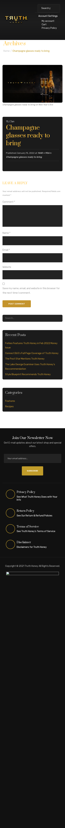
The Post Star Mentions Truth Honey (24, 358)
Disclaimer (24, 542)
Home (6, 51)
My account (48, 21)
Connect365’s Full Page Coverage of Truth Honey (31, 353)
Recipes (9, 406)
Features (10, 401)
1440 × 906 (43, 153)
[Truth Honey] (16, 19)
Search (55, 8)
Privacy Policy (49, 28)
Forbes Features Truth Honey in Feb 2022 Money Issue (31, 345)
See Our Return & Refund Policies (34, 515)
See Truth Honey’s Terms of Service (36, 531)
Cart (44, 24)
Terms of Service (28, 527)
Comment (8, 201)
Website (6, 267)
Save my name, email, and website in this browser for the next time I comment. (31, 290)
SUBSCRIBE (32, 471)
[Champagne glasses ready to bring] (32, 83)
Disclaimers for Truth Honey (32, 547)
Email (6, 250)
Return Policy (25, 511)
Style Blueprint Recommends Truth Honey (28, 374)
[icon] (10, 494)
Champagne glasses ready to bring (24, 157)
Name (6, 233)
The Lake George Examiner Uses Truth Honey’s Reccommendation (30, 366)
